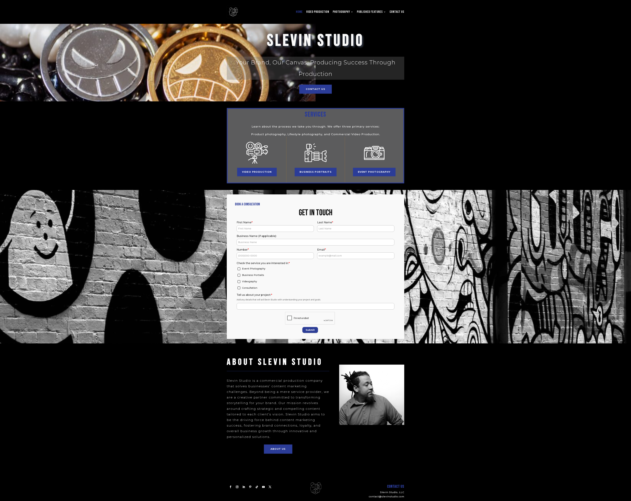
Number (243, 249)
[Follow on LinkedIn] (243, 486)
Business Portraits (316, 171)
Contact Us (397, 12)
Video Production (317, 12)
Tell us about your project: (254, 294)
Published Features (370, 12)
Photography (341, 12)
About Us (278, 448)
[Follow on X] (270, 486)
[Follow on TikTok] (256, 486)
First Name (245, 222)
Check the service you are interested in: (263, 263)
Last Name (325, 222)
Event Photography (374, 171)
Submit (310, 329)
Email (321, 249)
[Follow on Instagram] (237, 486)
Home (299, 12)
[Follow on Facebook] (230, 486)
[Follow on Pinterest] (250, 486)
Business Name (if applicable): (257, 236)
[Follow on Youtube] (263, 486)
